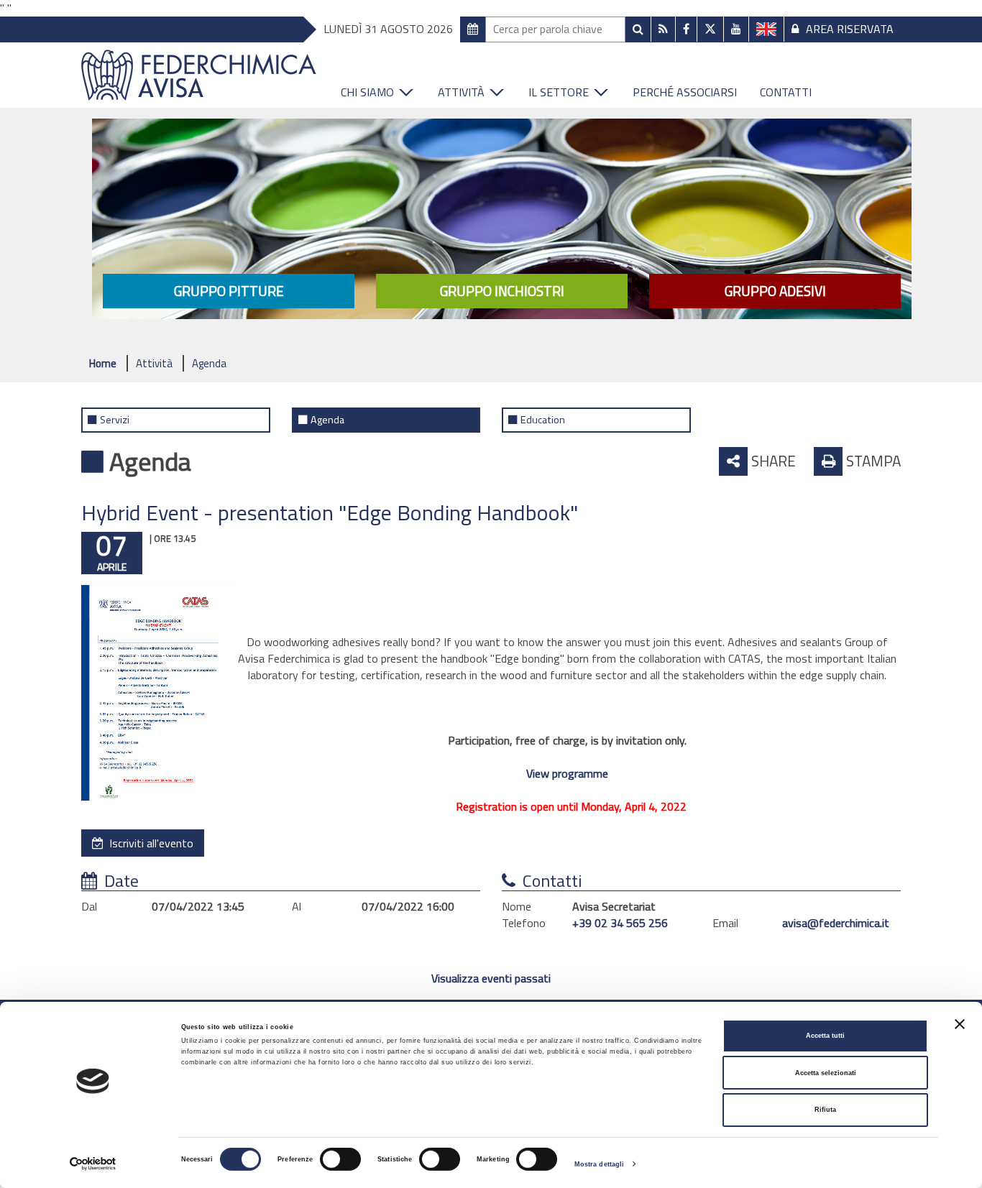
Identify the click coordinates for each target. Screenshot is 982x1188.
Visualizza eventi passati (491, 978)
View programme (567, 773)
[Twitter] (710, 28)
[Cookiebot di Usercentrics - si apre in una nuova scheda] (93, 1164)
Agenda (209, 363)
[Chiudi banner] (960, 1024)
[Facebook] (686, 29)
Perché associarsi (685, 92)
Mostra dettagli (599, 1164)
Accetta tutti (825, 1035)
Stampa (872, 460)
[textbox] (555, 29)
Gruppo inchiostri (502, 290)
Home (102, 363)
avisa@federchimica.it (835, 922)
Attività (154, 363)
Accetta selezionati (825, 1073)
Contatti (786, 92)
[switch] (340, 1159)
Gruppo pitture (229, 290)
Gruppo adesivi (775, 290)
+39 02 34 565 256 (620, 922)
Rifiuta (825, 1109)
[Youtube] (736, 29)
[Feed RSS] (663, 29)
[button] (378, 89)
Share (772, 460)
